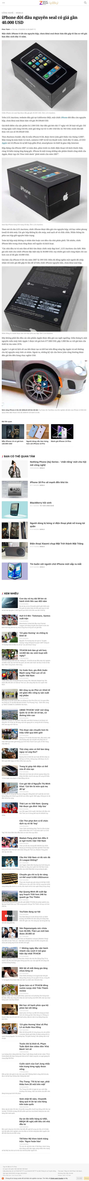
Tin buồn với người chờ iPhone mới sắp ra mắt (55, 564)
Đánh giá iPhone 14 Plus (61, 441)
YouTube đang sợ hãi (29, 912)
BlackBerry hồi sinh (40, 503)
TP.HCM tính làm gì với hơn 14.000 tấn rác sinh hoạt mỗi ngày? (33, 653)
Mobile (19, 13)
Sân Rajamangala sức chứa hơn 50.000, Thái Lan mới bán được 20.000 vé (34, 931)
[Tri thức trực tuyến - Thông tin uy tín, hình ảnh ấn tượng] (49, 3)
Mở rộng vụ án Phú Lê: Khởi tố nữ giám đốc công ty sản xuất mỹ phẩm (34, 693)
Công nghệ (7, 13)
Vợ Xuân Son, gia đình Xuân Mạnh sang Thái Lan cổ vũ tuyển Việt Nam (33, 673)
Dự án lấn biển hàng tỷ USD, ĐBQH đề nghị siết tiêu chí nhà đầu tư (34, 1121)
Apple (4, 143)
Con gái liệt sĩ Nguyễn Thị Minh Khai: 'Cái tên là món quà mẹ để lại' (34, 786)
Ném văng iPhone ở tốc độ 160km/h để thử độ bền (20, 410)
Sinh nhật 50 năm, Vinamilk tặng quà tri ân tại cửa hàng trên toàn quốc (33, 1102)
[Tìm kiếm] (85, 3)
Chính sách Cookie (56, 1178)
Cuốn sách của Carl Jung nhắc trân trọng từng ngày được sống (34, 1066)
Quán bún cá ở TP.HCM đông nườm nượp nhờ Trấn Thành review (33, 988)
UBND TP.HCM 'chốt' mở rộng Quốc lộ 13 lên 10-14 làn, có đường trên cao (34, 713)
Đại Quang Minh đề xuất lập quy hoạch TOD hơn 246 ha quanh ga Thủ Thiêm (33, 894)
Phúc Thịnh (6, 29)
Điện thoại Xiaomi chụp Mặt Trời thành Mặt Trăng (56, 543)
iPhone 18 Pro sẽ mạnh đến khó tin (49, 482)
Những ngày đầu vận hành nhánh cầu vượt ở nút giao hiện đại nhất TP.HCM (33, 951)
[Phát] (44, 384)
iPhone (64, 117)
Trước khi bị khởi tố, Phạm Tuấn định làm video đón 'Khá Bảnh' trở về (34, 1046)
